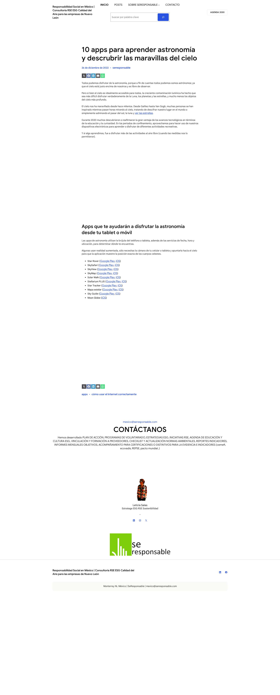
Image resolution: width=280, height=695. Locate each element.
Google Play (107, 261)
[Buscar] (163, 17)
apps (85, 394)
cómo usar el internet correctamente (114, 394)
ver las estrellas (144, 113)
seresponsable (121, 67)
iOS (118, 261)
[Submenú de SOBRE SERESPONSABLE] (159, 5)
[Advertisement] (140, 162)
